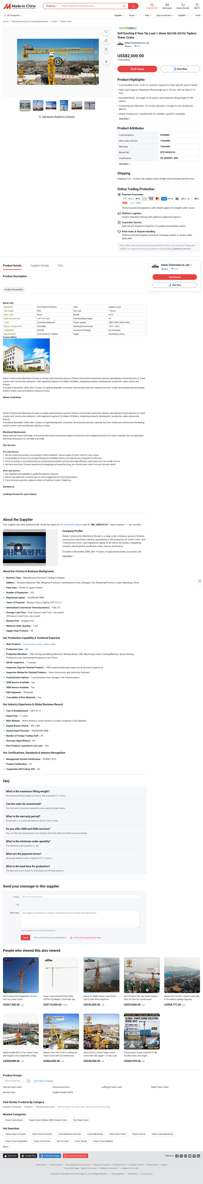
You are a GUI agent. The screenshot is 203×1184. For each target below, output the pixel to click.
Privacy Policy (147, 1174)
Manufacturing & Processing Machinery (30, 21)
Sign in (197, 7)
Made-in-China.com (89, 1168)
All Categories (13, 15)
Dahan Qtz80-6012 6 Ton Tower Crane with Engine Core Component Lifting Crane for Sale (20, 1055)
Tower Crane (66, 21)
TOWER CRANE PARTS (62, 1092)
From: (16, 897)
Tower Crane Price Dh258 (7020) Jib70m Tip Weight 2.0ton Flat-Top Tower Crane (59, 999)
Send (25, 937)
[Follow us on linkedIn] (198, 1155)
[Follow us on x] (181, 1155)
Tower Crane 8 (138, 1134)
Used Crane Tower (117, 1134)
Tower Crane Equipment (16, 1141)
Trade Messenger (50, 1155)
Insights (164, 1164)
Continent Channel (136, 1164)
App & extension (163, 15)
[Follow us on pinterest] (194, 1155)
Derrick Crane (9, 1092)
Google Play (29, 1155)
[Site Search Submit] (133, 6)
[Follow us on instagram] (185, 1155)
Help (147, 15)
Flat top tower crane (12, 1087)
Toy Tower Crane (81, 1120)
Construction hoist (60, 1087)
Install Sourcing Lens (77, 1155)
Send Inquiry (137, 69)
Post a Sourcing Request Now (85, 937)
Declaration (132, 1174)
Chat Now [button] (182, 69)
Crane (54, 21)
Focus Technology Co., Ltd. (81, 1174)
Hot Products (41, 1164)
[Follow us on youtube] (189, 1155)
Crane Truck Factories (42, 1134)
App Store (10, 1155)
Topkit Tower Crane (160, 1087)
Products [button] (50, 6)
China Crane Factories (15, 1134)
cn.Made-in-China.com (130, 1168)
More (5, 1146)
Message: (15, 912)
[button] (124, 6)
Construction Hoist (32, 644)
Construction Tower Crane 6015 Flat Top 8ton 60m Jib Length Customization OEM (140, 1055)
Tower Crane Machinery (162, 1134)
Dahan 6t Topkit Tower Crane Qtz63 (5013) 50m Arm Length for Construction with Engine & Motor (100, 999)
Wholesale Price (119, 1164)
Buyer (131, 15)
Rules (198, 15)
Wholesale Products (101, 1164)
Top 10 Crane (62, 1141)
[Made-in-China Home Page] (19, 6)
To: (18, 904)
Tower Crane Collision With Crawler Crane (48, 1120)
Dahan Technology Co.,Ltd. (137, 42)
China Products (56, 1164)
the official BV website (71, 524)
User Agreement (117, 1174)
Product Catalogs (45, 1080)
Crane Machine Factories (69, 1134)
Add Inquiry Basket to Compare (58, 116)
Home (5, 21)
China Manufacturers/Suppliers (77, 1164)
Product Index (152, 1164)
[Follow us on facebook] (176, 1155)
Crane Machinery (95, 1134)
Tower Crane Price (42, 1141)
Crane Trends (81, 1141)
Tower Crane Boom (14, 1120)
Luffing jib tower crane (112, 1087)
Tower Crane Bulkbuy (103, 1141)
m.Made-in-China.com (108, 1168)
